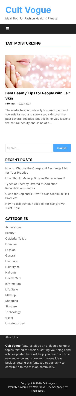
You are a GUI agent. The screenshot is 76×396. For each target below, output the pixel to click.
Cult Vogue (28, 10)
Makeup (10, 295)
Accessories (13, 227)
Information (13, 284)
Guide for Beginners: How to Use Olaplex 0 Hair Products (37, 196)
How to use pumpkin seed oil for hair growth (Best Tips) (35, 206)
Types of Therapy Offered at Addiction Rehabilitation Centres (31, 186)
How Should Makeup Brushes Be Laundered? (35, 178)
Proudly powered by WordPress (27, 386)
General (10, 255)
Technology (13, 312)
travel (9, 317)
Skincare (11, 306)
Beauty (9, 233)
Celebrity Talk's (15, 238)
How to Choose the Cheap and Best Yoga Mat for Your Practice (36, 170)
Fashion (10, 250)
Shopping (11, 300)
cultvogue (10, 103)
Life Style (11, 289)
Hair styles (12, 267)
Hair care (11, 261)
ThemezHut (37, 390)
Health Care (13, 278)
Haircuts (10, 272)
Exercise (11, 244)
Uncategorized (15, 323)
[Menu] (7, 29)
